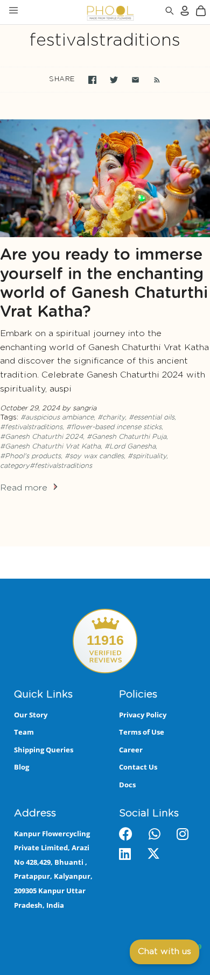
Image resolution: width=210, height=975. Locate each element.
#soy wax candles (94, 456)
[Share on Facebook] (92, 80)
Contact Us (138, 767)
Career (131, 750)
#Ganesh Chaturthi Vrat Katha (50, 446)
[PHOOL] (82, 12)
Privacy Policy (142, 715)
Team (24, 732)
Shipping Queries (43, 750)
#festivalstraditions (31, 427)
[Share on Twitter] (114, 80)
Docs (127, 784)
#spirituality (147, 456)
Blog (21, 767)
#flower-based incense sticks (114, 427)
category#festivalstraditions (46, 465)
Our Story (30, 715)
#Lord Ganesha (130, 446)
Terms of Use (141, 732)
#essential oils (151, 417)
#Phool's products (30, 456)
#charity (111, 417)
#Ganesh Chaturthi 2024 (41, 436)
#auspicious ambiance (57, 417)
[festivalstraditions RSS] (151, 80)
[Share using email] (135, 80)
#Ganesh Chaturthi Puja (126, 436)
